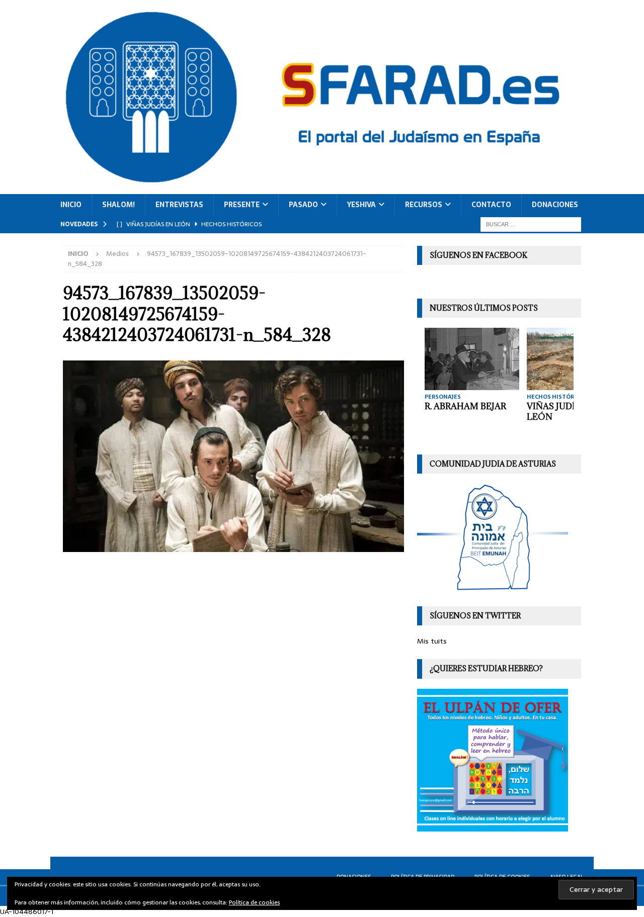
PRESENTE (242, 204)
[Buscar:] (530, 223)
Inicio (71, 204)
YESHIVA (361, 204)
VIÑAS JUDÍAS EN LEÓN (564, 411)
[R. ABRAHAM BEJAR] (472, 359)
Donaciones (555, 204)
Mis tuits (432, 641)
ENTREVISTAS (179, 204)
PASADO (303, 204)
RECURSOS (423, 204)
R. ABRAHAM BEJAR (465, 406)
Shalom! (118, 204)
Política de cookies (254, 902)
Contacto (491, 204)
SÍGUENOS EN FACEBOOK (478, 255)
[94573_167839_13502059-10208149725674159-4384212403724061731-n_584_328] (233, 546)
